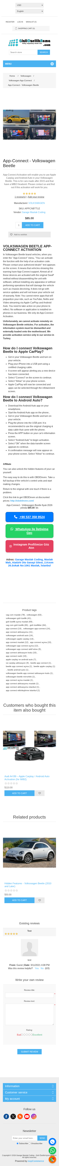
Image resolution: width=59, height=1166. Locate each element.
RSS (20, 1116)
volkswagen (32, 615)
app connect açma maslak (18, 680)
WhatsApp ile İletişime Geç (31, 531)
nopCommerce (36, 1161)
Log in (20, 22)
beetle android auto (16, 670)
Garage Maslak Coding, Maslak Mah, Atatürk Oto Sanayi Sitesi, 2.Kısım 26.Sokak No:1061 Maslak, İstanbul (29, 562)
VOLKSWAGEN (36, 203)
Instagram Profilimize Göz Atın (31, 546)
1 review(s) (20, 197)
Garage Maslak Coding (33, 212)
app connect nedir (14, 656)
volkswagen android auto (17, 635)
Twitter (13, 1116)
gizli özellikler (36, 625)
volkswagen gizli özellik (16, 618)
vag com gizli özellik (15, 625)
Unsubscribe (36, 1143)
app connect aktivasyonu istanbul (21, 687)
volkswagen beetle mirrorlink (19, 676)
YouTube (27, 1116)
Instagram (34, 1116)
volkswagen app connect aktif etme (22, 649)
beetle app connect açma (17, 666)
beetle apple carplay (43, 666)
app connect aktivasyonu (17, 632)
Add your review (36, 197)
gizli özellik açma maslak (17, 622)
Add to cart (32, 225)
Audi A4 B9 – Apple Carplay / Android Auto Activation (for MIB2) (26, 778)
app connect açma (38, 642)
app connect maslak (15, 642)
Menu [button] (8, 64)
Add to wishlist (20, 234)
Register (10, 22)
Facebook (6, 1116)
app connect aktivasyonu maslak (20, 683)
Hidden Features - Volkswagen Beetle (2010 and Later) (27, 885)
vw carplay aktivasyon (16, 663)
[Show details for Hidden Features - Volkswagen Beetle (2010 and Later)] (29, 852)
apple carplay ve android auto (19, 659)
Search (44, 52)
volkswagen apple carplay (17, 639)
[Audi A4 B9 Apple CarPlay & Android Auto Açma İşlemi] (29, 745)
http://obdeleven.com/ (22, 501)
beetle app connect (39, 663)
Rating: (29, 1030)
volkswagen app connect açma (20, 646)
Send (42, 1138)
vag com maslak (13, 615)
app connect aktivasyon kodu (19, 652)
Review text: (29, 1001)
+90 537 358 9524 (32, 517)
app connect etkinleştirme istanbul (21, 690)
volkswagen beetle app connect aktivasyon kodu (28, 673)
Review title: (29, 990)
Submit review (29, 1051)
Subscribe (23, 1143)
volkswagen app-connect (34, 628)
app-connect (11, 628)
